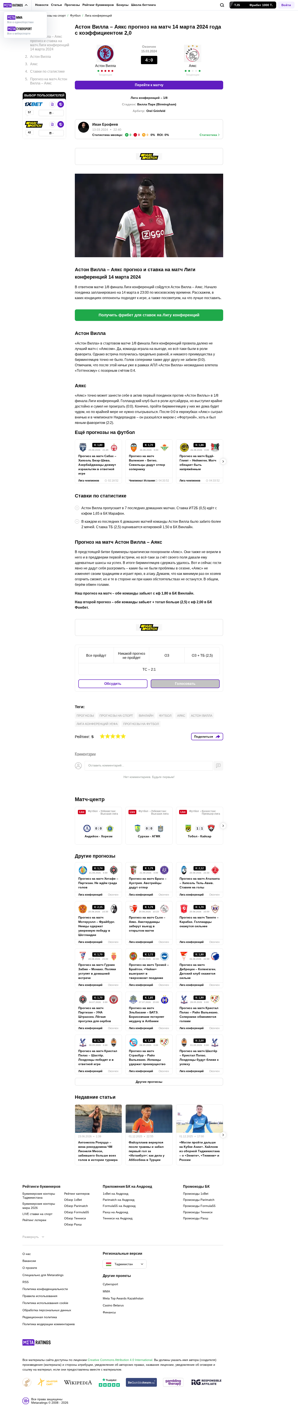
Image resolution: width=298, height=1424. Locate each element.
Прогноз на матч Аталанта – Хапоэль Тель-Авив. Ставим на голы (200, 883)
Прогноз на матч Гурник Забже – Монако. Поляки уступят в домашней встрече (97, 971)
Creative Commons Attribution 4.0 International (120, 1360)
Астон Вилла (105, 66)
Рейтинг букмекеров (98, 5)
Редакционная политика (39, 1317)
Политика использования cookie (45, 1303)
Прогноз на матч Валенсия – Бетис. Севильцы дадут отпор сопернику (147, 462)
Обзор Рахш (73, 1224)
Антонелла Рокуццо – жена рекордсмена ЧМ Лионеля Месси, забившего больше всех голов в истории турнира (98, 1151)
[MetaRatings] (36, 1342)
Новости (41, 5)
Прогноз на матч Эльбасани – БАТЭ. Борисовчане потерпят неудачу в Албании (146, 1014)
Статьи (56, 5)
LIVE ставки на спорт (37, 1214)
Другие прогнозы (95, 856)
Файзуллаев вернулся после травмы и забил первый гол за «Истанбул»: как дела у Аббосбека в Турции (146, 1151)
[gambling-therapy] (173, 1382)
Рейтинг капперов (76, 1193)
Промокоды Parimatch (198, 1199)
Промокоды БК (196, 1186)
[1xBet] (34, 104)
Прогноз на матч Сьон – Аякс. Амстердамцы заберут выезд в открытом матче (147, 924)
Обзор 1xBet (73, 1199)
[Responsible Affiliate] (206, 1383)
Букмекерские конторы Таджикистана (38, 1195)
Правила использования (39, 1296)
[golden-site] (47, 1382)
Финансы (109, 1312)
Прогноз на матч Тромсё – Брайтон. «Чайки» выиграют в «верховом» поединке (149, 971)
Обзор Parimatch (76, 1206)
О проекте (29, 1268)
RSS (25, 1282)
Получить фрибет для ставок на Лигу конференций (149, 315)
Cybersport (110, 1284)
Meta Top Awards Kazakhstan (123, 1298)
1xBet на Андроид (115, 1193)
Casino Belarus (113, 1305)
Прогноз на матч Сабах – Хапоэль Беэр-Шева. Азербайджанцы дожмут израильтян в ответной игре (97, 464)
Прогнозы (72, 5)
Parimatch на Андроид (118, 1199)
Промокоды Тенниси (197, 1212)
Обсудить (112, 683)
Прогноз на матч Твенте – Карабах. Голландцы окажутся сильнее (199, 922)
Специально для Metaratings (42, 1275)
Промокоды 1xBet (195, 1193)
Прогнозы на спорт (116, 715)
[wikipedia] (78, 1382)
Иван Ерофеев (105, 124)
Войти (286, 5)
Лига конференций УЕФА (97, 724)
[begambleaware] (141, 1382)
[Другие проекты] (15, 5)
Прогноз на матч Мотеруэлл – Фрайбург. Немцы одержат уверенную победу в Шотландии (96, 926)
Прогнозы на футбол (141, 724)
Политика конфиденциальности (45, 1289)
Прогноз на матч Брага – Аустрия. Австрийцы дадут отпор (147, 883)
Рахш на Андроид (115, 1212)
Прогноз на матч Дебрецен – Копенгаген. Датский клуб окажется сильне (198, 971)
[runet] (26, 1382)
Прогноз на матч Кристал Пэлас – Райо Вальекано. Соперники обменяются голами (199, 1014)
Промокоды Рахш (195, 1218)
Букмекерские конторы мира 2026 (38, 1205)
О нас (26, 1254)
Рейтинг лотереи (34, 1220)
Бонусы (122, 5)
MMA (106, 1291)
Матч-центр (90, 799)
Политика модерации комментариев (48, 1324)
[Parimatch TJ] (34, 124)
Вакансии (29, 1261)
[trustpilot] (109, 1382)
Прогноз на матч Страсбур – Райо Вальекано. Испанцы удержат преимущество (147, 1057)
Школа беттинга (143, 5)
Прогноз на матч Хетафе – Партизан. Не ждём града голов (98, 883)
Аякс (181, 715)
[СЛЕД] (223, 461)
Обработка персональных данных (46, 1310)
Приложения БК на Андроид (127, 1186)
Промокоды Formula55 (199, 1206)
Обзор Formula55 (76, 1212)
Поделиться (203, 736)
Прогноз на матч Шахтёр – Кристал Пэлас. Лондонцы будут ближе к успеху (199, 1057)
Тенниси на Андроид (117, 1218)
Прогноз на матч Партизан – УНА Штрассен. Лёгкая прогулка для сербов (94, 1014)
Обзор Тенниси (75, 1218)
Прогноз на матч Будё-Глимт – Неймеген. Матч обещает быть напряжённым (198, 462)
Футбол (165, 715)
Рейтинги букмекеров (41, 1186)
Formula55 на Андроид (119, 1206)
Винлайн (146, 715)
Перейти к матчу (149, 85)
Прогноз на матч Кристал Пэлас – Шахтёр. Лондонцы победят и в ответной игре (97, 1057)
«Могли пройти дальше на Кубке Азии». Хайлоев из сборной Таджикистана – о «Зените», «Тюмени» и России (199, 1151)
